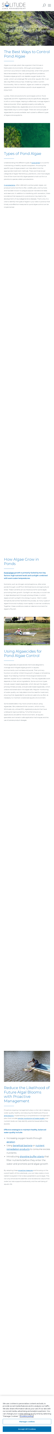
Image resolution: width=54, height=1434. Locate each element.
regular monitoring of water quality (31, 1118)
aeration (11, 1142)
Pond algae (9, 573)
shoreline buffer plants (32, 1156)
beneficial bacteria (22, 1145)
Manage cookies (27, 1422)
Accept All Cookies (27, 1429)
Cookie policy (26, 1416)
